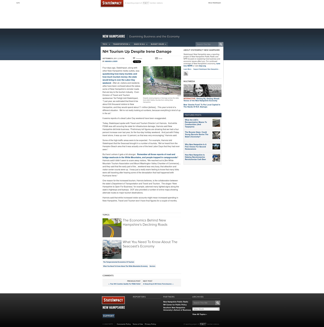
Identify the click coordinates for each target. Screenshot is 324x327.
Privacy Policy (150, 324)
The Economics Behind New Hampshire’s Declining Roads (145, 222)
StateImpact (113, 300)
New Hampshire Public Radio (175, 301)
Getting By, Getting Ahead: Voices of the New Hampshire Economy (202, 99)
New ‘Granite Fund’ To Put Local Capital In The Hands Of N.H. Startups (202, 105)
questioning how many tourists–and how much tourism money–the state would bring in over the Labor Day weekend (120, 78)
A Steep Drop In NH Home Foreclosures (158, 284)
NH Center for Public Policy (175, 304)
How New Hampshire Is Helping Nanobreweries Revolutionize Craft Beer (195, 157)
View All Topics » (199, 314)
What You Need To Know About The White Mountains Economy (125, 266)
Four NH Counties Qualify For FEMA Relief (124, 284)
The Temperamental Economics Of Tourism (118, 262)
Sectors (152, 266)
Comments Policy (124, 324)
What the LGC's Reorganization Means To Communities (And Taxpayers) (196, 123)
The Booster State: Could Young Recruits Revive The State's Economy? (196, 134)
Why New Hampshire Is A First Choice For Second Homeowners (195, 146)
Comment (139, 58)
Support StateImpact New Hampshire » (206, 69)
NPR (146, 3)
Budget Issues (157, 44)
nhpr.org (202, 65)
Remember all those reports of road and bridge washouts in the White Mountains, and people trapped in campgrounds (140, 156)
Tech (105, 44)
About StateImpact (214, 3)
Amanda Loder (111, 61)
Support (108, 316)
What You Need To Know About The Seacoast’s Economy (150, 244)
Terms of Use (138, 324)
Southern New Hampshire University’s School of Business (177, 308)
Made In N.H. (139, 44)
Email (160, 58)
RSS (186, 73)
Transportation (120, 44)
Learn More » (188, 69)
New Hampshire (114, 36)
